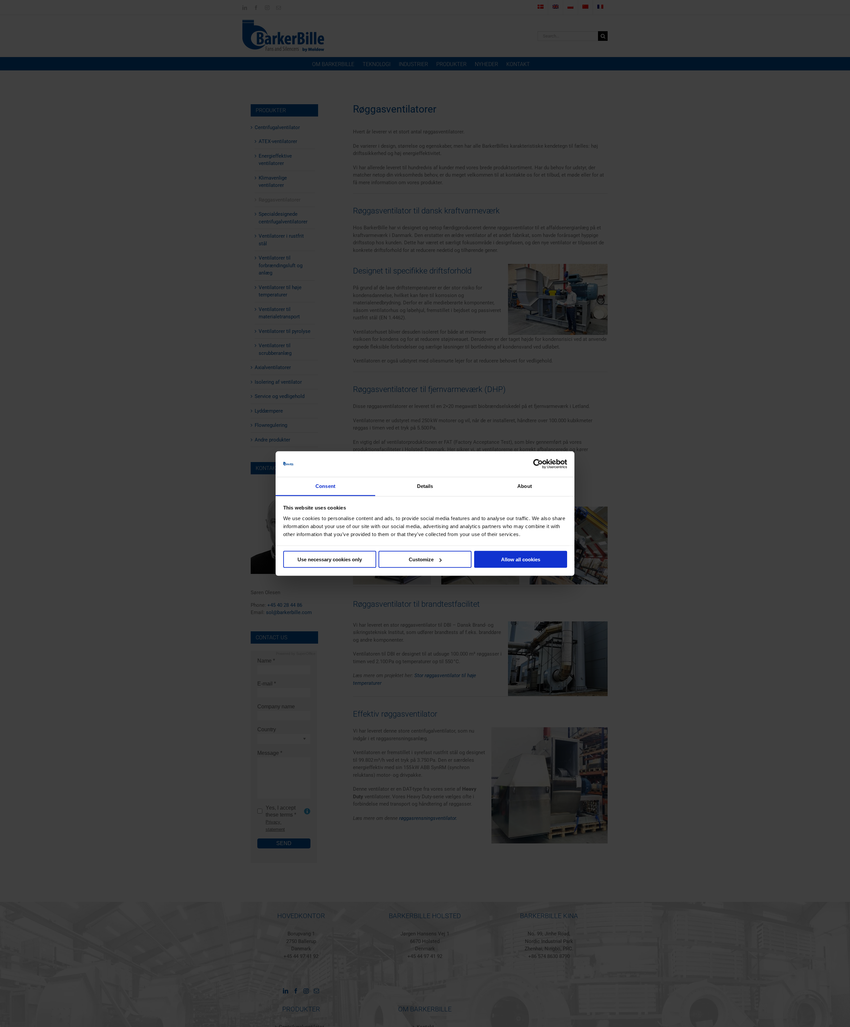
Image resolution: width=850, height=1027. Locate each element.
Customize (421, 559)
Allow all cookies (520, 559)
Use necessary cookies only (330, 559)
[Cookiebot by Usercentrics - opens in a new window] (538, 464)
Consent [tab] (325, 486)
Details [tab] (425, 486)
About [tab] (524, 486)
